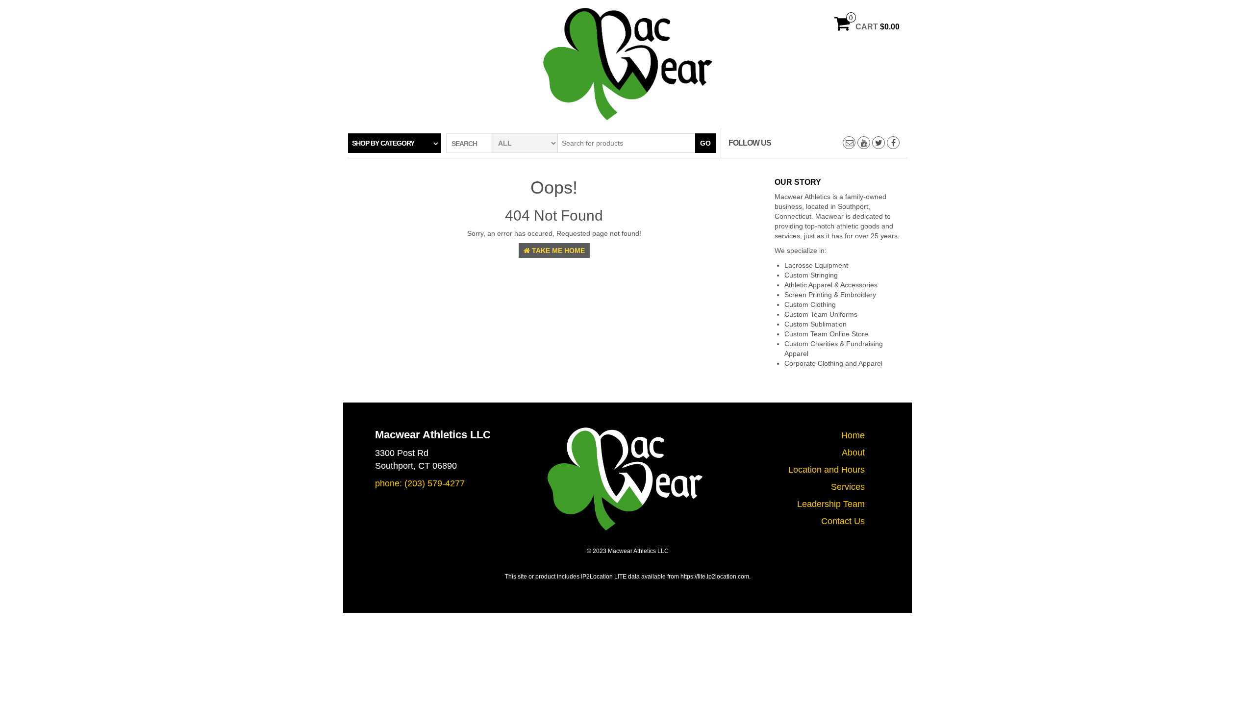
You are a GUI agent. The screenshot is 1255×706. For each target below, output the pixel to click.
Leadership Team (831, 504)
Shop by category (383, 143)
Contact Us (843, 521)
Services (848, 487)
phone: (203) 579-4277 (420, 483)
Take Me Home (557, 250)
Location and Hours (826, 470)
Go (705, 143)
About (853, 452)
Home (853, 435)
